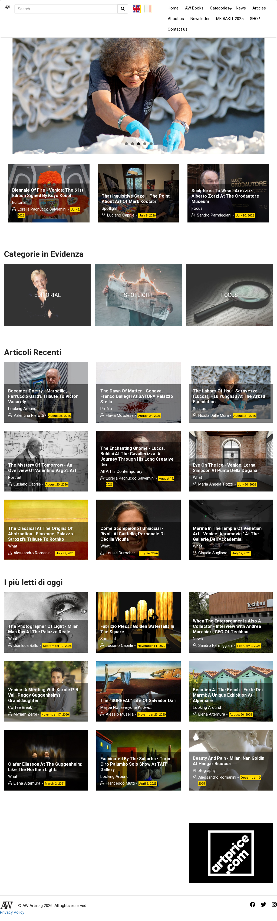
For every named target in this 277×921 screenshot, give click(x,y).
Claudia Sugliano (212, 552)
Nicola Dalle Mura (213, 415)
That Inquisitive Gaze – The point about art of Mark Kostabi (136, 199)
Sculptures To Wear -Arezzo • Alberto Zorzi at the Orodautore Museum (225, 196)
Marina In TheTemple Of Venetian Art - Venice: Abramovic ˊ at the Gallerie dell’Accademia (227, 534)
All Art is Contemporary (121, 471)
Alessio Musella (120, 714)
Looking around (22, 408)
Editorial (19, 202)
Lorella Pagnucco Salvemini (42, 209)
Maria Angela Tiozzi (215, 484)
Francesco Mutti (120, 783)
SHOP (255, 18)
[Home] (9, 18)
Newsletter (200, 18)
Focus (197, 208)
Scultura (200, 408)
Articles (259, 8)
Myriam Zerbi (25, 714)
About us (176, 18)
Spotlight (109, 208)
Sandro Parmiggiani (214, 215)
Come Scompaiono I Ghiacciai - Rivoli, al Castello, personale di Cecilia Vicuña (132, 534)
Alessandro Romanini (32, 552)
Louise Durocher (120, 552)
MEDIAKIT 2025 (229, 18)
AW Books (194, 8)
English (136, 9)
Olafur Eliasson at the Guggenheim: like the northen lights (45, 767)
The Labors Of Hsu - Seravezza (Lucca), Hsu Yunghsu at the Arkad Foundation (229, 396)
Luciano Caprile (120, 215)
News (241, 8)
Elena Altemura (211, 714)
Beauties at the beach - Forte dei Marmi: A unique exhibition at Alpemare (228, 695)
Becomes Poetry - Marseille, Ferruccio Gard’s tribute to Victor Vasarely (43, 396)
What (197, 477)
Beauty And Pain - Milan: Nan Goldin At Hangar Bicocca (228, 761)
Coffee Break (20, 707)
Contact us (177, 29)
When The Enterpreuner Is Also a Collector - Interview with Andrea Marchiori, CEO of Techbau (227, 626)
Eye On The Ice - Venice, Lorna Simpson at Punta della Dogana (225, 468)
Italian (147, 9)
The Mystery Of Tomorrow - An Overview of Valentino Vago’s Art (42, 468)
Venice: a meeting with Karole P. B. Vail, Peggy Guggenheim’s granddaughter (43, 695)
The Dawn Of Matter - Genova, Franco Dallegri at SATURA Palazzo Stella (136, 396)
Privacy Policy (12, 912)
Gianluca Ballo (26, 645)
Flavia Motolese (120, 415)
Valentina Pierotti (29, 415)
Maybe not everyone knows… (126, 707)
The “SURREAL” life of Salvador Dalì (138, 700)
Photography (204, 770)
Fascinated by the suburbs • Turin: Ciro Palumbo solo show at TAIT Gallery (135, 764)
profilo (106, 408)
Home (173, 8)
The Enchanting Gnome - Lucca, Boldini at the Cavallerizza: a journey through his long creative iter (137, 456)
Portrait (14, 477)
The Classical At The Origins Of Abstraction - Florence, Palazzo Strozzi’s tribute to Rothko (40, 534)
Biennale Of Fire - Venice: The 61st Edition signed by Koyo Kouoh (47, 193)
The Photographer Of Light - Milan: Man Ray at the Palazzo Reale (44, 629)
